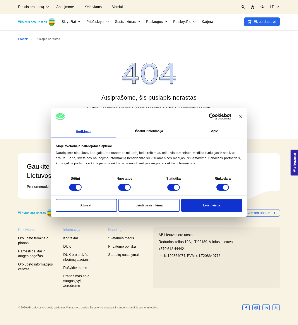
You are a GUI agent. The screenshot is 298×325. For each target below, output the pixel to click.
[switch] (124, 187)
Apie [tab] (214, 131)
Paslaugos (154, 22)
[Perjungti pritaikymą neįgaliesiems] (262, 7)
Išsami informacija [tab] (149, 131)
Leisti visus (211, 205)
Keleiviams (93, 7)
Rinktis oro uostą (31, 7)
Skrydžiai (69, 22)
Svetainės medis (121, 238)
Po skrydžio (182, 22)
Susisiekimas (125, 22)
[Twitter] (276, 307)
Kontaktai (70, 238)
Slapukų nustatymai (123, 255)
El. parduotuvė (265, 22)
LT (272, 7)
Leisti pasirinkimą (149, 205)
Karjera (207, 22)
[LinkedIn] (266, 307)
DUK (67, 246)
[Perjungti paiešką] (243, 7)
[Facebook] (246, 307)
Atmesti (86, 205)
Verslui (117, 7)
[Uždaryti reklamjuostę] (240, 116)
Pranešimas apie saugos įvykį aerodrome (76, 281)
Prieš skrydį (95, 22)
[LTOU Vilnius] (35, 213)
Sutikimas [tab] (83, 131)
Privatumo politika (122, 246)
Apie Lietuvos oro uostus (251, 213)
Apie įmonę (65, 7)
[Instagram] (256, 307)
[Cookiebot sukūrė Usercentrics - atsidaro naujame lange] (212, 116)
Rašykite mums (75, 268)
